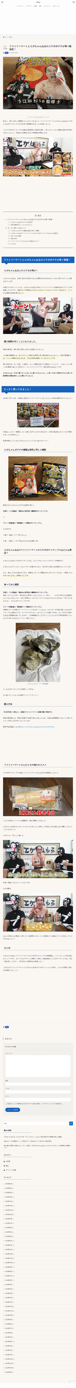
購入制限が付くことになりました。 (22, 225)
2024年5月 (9, 1284)
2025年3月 (9, 1241)
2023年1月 (9, 1354)
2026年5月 (9, 1188)
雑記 (7, 52)
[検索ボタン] (74, 2)
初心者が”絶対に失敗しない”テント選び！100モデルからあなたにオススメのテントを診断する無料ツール (37, 1146)
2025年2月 (9, 1245)
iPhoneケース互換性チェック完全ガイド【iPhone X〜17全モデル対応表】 (28, 1141)
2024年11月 (9, 1258)
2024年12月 (9, 1254)
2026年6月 (9, 1184)
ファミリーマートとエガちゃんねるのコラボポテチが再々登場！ (30, 219)
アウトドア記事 (11, 1170)
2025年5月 (9, 1232)
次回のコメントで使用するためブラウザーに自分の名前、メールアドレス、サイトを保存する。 (35, 1103)
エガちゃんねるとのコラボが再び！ (22, 222)
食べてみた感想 (16, 236)
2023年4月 (9, 1341)
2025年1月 (9, 1249)
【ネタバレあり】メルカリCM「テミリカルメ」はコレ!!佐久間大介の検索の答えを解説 (33, 1137)
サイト (7, 1096)
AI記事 (8, 1161)
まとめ (13, 244)
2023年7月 (9, 1328)
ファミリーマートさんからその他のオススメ (25, 241)
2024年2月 (9, 1297)
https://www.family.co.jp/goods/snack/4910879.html (37, 727)
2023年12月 (9, 1306)
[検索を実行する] (71, 1123)
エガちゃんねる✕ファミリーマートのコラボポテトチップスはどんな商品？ (34, 233)
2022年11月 (9, 1363)
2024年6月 (9, 1280)
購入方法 (14, 238)
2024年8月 (9, 1271)
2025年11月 (9, 1210)
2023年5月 (9, 1337)
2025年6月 (9, 1227)
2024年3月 (9, 1293)
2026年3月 (9, 1197)
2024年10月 (10, 1262)
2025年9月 (9, 1219)
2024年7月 (9, 1276)
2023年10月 (9, 1315)
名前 (6, 1080)
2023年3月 (9, 1346)
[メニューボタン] (2, 2)
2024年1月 (9, 1302)
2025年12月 (9, 1205)
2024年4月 (9, 1289)
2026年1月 (9, 1201)
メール (7, 1088)
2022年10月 (9, 1368)
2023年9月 (9, 1319)
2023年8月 (9, 1324)
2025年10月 (9, 1214)
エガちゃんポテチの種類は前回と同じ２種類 (25, 230)
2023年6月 (9, 1333)
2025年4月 (9, 1236)
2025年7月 (9, 1223)
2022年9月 (9, 1372)
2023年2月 (9, 1350)
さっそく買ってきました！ (17, 228)
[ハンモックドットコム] (38, 2)
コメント (8, 1053)
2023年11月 (9, 1311)
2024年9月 (9, 1267)
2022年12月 (9, 1359)
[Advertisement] (38, 22)
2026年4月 (9, 1192)
